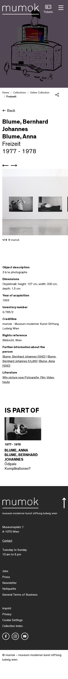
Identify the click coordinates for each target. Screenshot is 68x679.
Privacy (7, 614)
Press (6, 577)
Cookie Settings (12, 620)
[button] (48, 9)
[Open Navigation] (60, 7)
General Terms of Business (20, 594)
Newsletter (9, 582)
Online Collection (39, 92)
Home (5, 92)
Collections (19, 92)
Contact (7, 540)
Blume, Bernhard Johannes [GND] (23, 356)
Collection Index (12, 626)
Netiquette (9, 588)
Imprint (6, 608)
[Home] (20, 8)
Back (11, 111)
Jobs (5, 571)
